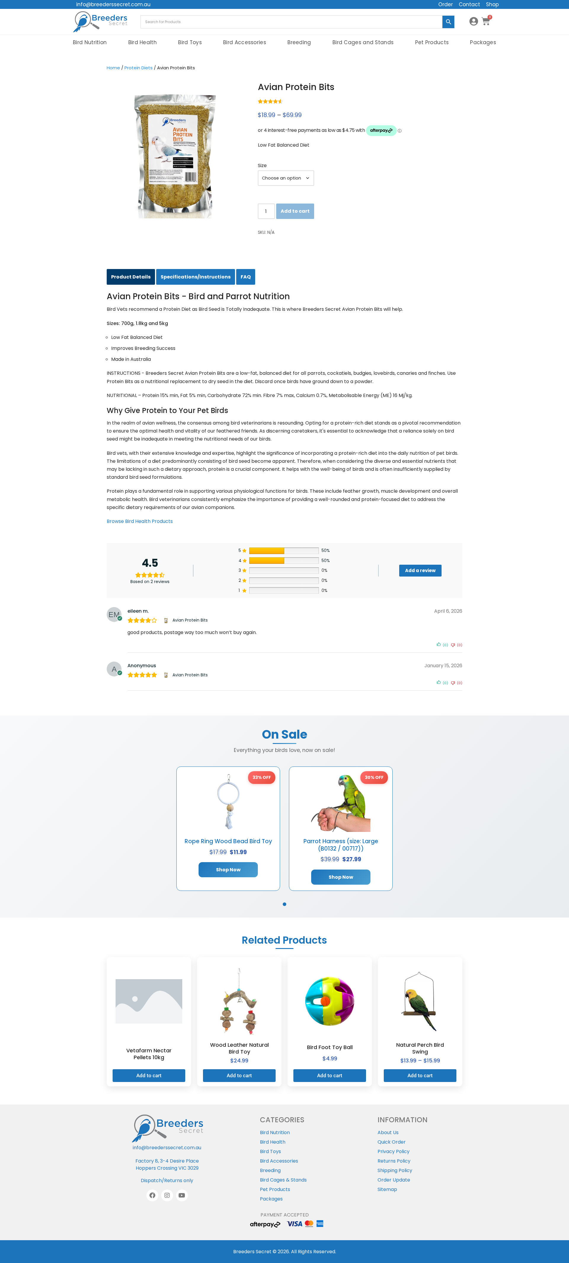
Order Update (394, 1179)
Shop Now (228, 869)
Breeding (299, 42)
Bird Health (142, 42)
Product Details (131, 276)
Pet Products (432, 42)
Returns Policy (394, 1161)
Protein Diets (138, 68)
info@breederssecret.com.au (113, 4)
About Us (388, 1132)
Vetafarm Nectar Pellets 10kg (149, 1054)
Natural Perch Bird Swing (420, 1048)
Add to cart (295, 211)
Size (262, 165)
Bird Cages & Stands (283, 1179)
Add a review (420, 570)
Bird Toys (190, 42)
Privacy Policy (394, 1151)
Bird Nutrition (90, 42)
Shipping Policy (395, 1170)
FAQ (246, 276)
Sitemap (387, 1189)
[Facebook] (152, 1195)
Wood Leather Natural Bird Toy (239, 1048)
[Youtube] (182, 1195)
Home (113, 68)
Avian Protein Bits (190, 620)
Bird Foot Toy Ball (330, 1047)
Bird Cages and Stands (363, 42)
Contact (469, 4)
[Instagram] (167, 1195)
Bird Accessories (244, 42)
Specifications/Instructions (196, 276)
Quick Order (392, 1142)
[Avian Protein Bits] (166, 620)
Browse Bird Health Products (140, 521)
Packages (483, 42)
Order (445, 4)
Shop (492, 4)
